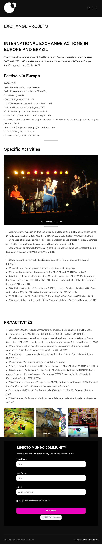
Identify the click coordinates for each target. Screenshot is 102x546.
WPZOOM (93, 539)
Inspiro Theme (79, 539)
